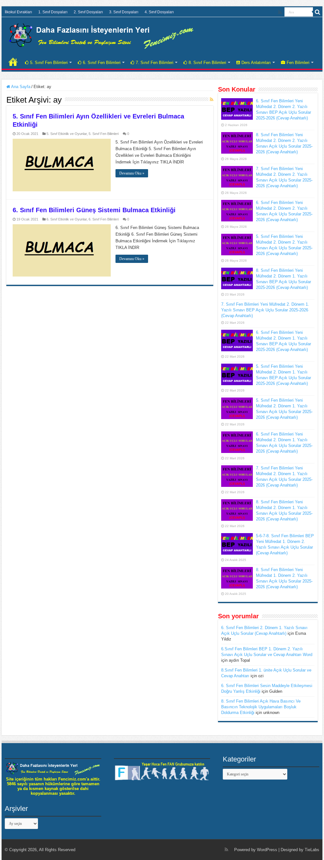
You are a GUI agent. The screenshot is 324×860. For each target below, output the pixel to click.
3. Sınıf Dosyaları (123, 12)
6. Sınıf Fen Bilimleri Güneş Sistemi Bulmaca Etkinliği (94, 210)
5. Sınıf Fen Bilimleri (49, 62)
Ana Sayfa (20, 86)
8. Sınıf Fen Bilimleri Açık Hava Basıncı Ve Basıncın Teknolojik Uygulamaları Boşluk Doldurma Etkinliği (261, 707)
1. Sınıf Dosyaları (52, 12)
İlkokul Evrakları (18, 12)
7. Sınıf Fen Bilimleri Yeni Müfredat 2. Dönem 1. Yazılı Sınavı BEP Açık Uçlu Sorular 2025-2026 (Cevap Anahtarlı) (265, 310)
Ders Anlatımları (256, 62)
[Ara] (317, 12)
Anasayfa (13, 61)
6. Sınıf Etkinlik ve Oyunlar (67, 219)
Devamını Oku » (131, 173)
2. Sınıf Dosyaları (88, 12)
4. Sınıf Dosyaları (159, 12)
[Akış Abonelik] (211, 99)
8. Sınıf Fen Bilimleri (207, 62)
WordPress (267, 849)
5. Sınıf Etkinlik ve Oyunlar (67, 134)
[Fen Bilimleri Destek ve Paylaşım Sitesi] (101, 34)
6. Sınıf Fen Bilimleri (102, 62)
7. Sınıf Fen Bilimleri (154, 62)
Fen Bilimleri (298, 62)
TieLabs (312, 849)
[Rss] (279, 12)
